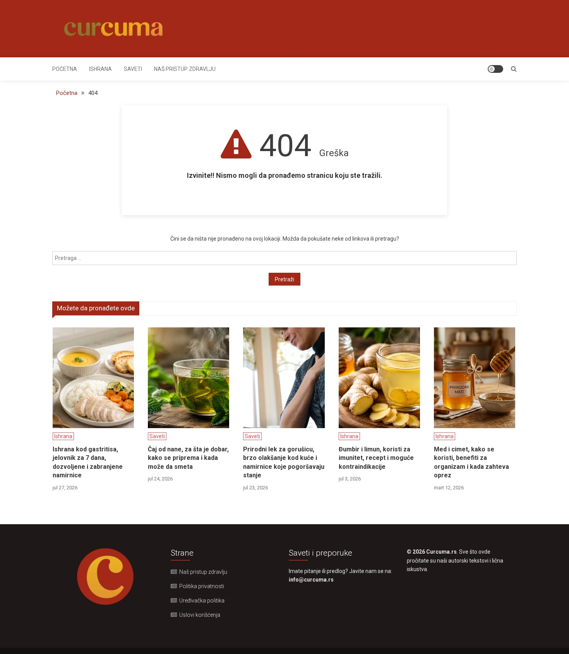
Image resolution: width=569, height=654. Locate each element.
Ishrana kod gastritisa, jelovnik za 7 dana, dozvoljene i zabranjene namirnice (88, 462)
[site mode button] (495, 69)
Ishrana (100, 69)
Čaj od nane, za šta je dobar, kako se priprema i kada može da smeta (188, 458)
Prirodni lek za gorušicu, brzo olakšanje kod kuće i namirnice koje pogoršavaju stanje (283, 462)
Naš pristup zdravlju (185, 69)
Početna (64, 69)
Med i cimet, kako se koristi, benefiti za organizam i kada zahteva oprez (471, 462)
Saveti (133, 69)
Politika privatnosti (201, 586)
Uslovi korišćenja (199, 615)
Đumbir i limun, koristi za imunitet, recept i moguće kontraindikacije (376, 458)
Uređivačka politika (202, 600)
